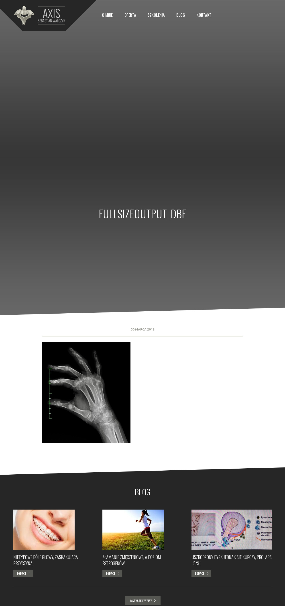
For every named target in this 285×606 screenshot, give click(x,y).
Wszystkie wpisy (141, 600)
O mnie (107, 15)
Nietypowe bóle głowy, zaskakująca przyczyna (45, 560)
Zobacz (21, 573)
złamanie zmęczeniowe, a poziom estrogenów (131, 560)
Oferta (130, 15)
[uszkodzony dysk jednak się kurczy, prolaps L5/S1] (231, 530)
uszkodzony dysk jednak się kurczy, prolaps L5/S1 (231, 560)
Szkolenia (156, 15)
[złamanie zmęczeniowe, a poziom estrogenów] (142, 530)
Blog (180, 15)
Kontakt (204, 15)
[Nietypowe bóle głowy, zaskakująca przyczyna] (53, 530)
